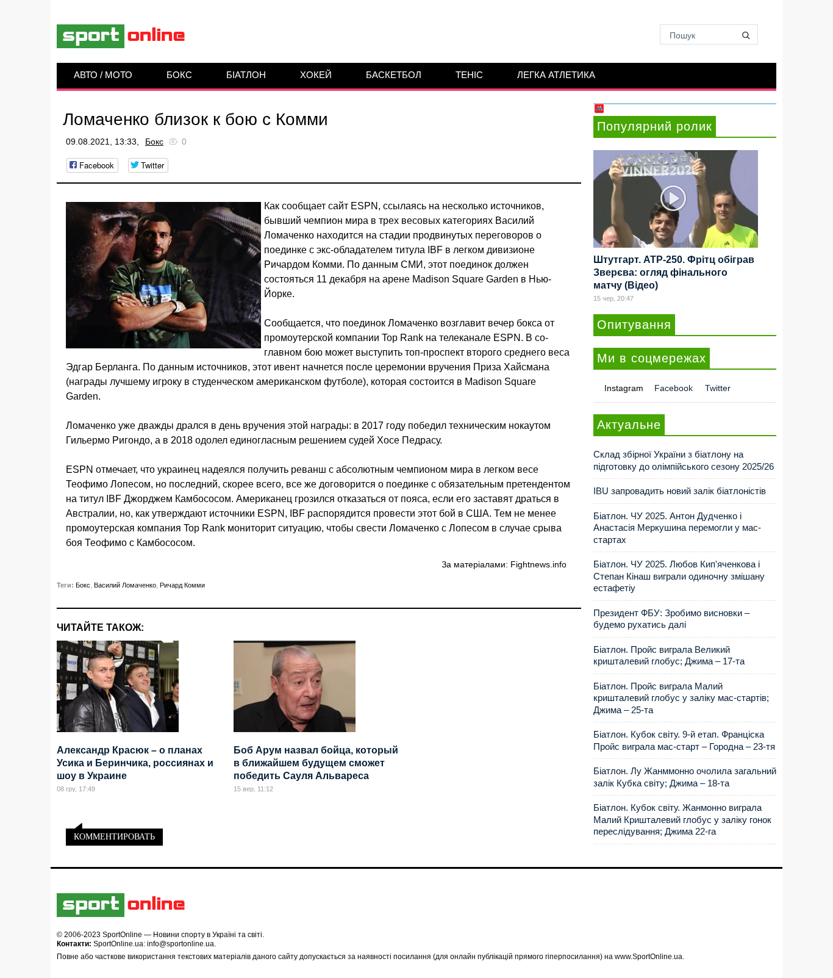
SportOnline (122, 934)
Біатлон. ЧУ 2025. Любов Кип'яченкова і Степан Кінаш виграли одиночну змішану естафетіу (679, 576)
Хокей (316, 75)
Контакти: (74, 944)
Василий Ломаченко (125, 585)
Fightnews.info (538, 564)
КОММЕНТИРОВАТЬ (114, 836)
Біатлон (246, 75)
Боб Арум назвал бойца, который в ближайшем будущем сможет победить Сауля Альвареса (316, 763)
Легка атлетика (556, 75)
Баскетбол (393, 75)
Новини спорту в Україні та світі (207, 934)
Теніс (469, 75)
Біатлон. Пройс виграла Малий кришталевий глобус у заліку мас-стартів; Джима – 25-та (681, 698)
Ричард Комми (182, 585)
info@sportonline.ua (180, 944)
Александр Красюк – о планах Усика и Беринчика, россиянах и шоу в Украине (135, 763)
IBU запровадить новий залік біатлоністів (679, 491)
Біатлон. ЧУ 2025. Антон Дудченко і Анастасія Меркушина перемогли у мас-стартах (677, 528)
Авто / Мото (103, 75)
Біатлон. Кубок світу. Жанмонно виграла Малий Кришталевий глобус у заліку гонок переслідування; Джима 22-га (682, 819)
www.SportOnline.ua (648, 956)
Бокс (179, 75)
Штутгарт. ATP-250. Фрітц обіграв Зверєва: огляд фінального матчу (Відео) (673, 272)
